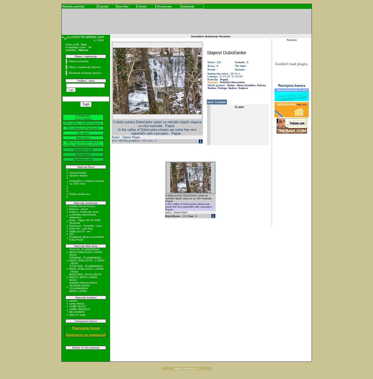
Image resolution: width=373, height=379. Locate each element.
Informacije (188, 6)
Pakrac (261, 85)
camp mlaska (76, 303)
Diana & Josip (77, 314)
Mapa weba (83, 137)
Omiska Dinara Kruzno (82, 206)
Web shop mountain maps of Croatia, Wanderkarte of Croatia (83, 144)
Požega (222, 88)
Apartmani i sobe (83, 159)
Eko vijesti (83, 133)
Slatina (212, 88)
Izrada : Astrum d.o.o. (186, 368)
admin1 (73, 300)
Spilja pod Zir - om (79, 231)
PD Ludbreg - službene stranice (83, 123)
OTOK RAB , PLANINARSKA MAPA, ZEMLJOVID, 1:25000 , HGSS (86, 269)
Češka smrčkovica (79, 194)
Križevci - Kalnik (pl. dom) (83, 211)
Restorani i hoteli (83, 149)
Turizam (141, 6)
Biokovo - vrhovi (78, 209)
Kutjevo (243, 88)
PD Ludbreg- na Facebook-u (83, 128)
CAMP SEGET (77, 306)
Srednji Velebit (77, 172)
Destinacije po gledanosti (86, 335)
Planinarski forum (86, 328)
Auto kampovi (83, 154)
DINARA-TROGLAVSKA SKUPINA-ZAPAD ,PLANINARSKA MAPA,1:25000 (83, 287)
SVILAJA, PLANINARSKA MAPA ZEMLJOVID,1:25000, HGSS (86, 252)
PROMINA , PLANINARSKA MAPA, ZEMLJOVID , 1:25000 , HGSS (87, 260)
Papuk (224, 79)
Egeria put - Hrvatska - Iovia (85, 225)
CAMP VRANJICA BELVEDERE (79, 310)
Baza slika (122, 6)
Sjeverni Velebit (78, 175)
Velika (231, 85)
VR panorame (164, 6)
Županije (103, 6)
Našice (232, 88)
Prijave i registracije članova (85, 67)
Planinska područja (73, 6)
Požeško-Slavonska (232, 82)
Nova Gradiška (246, 85)
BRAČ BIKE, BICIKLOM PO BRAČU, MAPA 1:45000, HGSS (85, 277)
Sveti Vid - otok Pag (81, 228)
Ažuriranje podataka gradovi (85, 72)
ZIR (71, 234)
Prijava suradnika (79, 61)
